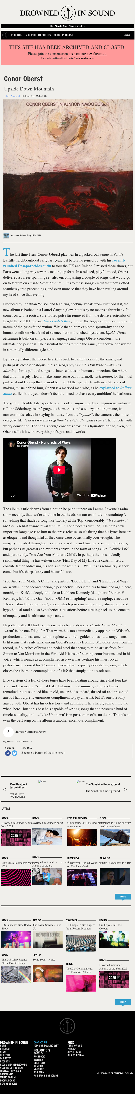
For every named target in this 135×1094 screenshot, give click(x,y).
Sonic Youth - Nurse (44, 959)
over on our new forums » (88, 53)
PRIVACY (72, 1049)
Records (16, 35)
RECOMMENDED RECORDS (13, 1064)
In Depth (30, 35)
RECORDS (5, 1061)
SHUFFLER (39, 1063)
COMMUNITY (7, 1074)
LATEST (5, 809)
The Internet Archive (83, 57)
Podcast (67, 35)
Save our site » (67, 26)
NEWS (3, 1052)
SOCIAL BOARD (7, 1080)
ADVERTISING (74, 1052)
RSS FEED (39, 1072)
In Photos (44, 35)
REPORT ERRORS (8, 1084)
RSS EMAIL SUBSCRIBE (46, 1075)
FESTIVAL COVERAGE (10, 1071)
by (18, 235)
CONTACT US (40, 1042)
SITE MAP (5, 1049)
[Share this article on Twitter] (14, 753)
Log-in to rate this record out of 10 (17, 741)
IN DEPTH (5, 1055)
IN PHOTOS (5, 1058)
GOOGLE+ (38, 1053)
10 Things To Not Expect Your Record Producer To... (80, 928)
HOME (3, 1045)
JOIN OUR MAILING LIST (46, 1045)
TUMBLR (38, 1066)
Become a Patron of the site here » (43, 752)
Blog (56, 35)
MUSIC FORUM (8, 1077)
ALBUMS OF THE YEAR (11, 1068)
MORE (123, 896)
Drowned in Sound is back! (47, 822)
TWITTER (38, 1060)
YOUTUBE (39, 1069)
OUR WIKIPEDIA (76, 1055)
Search (127, 35)
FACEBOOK (39, 1056)
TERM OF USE (75, 1045)
